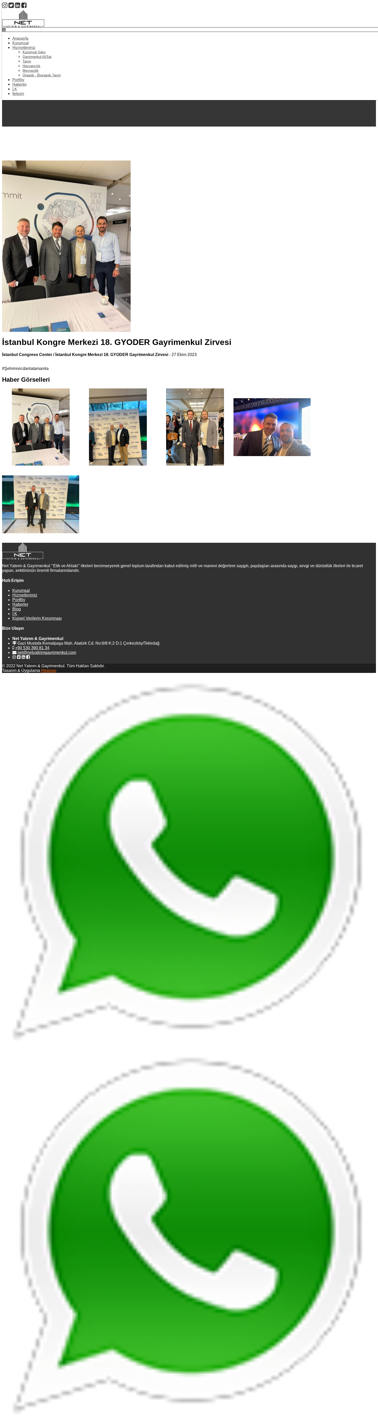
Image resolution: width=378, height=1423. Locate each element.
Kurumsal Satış (34, 52)
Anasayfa (20, 38)
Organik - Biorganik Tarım (42, 75)
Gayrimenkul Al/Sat (37, 57)
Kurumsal (20, 43)
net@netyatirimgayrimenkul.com (46, 652)
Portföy (18, 79)
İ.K (14, 89)
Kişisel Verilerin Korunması (37, 618)
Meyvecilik (31, 71)
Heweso (48, 670)
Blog (16, 609)
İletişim (18, 93)
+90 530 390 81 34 (32, 648)
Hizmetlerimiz (23, 47)
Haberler (19, 84)
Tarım (27, 61)
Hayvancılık (31, 66)
